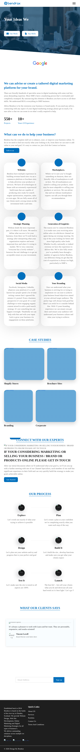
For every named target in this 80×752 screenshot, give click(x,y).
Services (31, 715)
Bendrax (21, 749)
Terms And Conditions (36, 724)
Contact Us (32, 721)
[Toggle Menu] (74, 3)
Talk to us (10, 150)
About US (31, 711)
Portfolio (31, 718)
